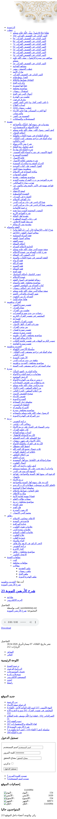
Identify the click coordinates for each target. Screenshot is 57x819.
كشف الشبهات (20, 174)
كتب (15, 560)
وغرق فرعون (19, 99)
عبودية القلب (19, 538)
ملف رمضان (25, 571)
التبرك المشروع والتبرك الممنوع (28, 163)
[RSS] (15, 689)
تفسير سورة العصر (22, 305)
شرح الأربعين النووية (11, 584)
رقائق (10, 515)
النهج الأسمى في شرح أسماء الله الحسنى (32, 152)
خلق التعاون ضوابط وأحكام (26, 490)
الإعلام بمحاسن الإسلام (24, 518)
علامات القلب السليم (23, 532)
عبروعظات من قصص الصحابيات (29, 382)
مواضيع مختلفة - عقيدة (24, 177)
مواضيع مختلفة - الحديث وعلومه (28, 363)
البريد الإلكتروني (14, 600)
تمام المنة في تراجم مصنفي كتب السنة (32, 366)
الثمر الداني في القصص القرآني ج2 (29, 63)
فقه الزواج (18, 260)
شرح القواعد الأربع (22, 213)
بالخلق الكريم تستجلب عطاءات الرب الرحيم (34, 485)
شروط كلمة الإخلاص (23, 221)
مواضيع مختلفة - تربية (23, 502)
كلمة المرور (9, 752)
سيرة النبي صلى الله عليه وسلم (28, 385)
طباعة (10, 597)
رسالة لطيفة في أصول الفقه (26, 280)
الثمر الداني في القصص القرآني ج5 (29, 49)
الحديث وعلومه (14, 346)
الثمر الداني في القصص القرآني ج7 (29, 44)
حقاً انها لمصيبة (20, 85)
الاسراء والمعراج (21, 407)
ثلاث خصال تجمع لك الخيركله (27, 449)
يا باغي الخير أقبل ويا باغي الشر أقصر (30, 102)
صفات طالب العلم (22, 499)
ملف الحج (23, 574)
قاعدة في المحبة (21, 521)
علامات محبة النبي (22, 529)
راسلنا (10, 682)
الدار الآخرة (18, 549)
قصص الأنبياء (19, 396)
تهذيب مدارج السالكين (23, 182)
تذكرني (7, 763)
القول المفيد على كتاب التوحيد (27, 166)
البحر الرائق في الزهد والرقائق (27, 543)
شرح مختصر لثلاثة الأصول (25, 160)
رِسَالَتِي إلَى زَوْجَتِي (22, 424)
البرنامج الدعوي (14, 669)
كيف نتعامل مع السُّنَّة (23, 146)
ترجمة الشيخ (13, 666)
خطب (10, 30)
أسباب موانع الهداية (22, 432)
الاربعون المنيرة (20, 510)
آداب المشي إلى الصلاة (24, 255)
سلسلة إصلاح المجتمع (23, 488)
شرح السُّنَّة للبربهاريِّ (23, 149)
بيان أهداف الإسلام (22, 199)
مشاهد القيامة (19, 66)
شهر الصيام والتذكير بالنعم (25, 293)
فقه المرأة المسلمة (22, 235)
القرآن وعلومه (14, 302)
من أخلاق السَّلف (21, 454)
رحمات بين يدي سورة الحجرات (28, 313)
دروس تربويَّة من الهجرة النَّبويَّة (27, 379)
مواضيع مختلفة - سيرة (23, 410)
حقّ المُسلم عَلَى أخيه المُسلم (27, 438)
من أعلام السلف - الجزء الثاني (27, 391)
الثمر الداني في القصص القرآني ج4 (29, 52)
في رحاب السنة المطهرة (25, 219)
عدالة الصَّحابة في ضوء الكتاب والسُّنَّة (31, 135)
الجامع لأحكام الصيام (23, 246)
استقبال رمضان (20, 91)
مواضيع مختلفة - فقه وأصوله (26, 282)
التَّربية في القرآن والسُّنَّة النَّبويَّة (28, 443)
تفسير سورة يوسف (22, 332)
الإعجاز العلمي (20, 554)
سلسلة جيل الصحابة (22, 402)
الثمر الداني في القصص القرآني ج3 (29, 55)
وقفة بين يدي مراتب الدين (25, 360)
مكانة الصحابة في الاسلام (25, 171)
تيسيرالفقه (18, 241)
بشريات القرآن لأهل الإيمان (26, 324)
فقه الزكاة (18, 263)
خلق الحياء (18, 504)
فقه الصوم (18, 266)
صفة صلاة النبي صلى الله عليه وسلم (30, 291)
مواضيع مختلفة (20, 88)
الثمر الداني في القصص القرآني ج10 (30, 35)
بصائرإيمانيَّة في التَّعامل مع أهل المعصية (32, 460)
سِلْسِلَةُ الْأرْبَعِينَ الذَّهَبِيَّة (23, 349)
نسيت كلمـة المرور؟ (17, 776)
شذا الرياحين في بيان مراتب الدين (29, 202)
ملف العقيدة (25, 568)
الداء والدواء (18, 540)
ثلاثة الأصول (18, 158)
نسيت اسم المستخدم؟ (18, 778)
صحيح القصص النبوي (23, 393)
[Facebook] (3, 689)
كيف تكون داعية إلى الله (24, 465)
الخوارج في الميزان (22, 196)
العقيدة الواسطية (21, 194)
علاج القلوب (18, 535)
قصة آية (16, 318)
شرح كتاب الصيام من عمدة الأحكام (30, 252)
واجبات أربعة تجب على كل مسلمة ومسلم (33, 468)
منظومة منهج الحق (22, 169)
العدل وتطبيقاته (20, 77)
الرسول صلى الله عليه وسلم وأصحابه (31, 413)
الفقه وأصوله (13, 227)
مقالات (16, 565)
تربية (9, 418)
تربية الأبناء (18, 479)
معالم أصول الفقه (21, 238)
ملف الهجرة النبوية (28, 576)
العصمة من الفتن (21, 116)
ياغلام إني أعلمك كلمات (24, 452)
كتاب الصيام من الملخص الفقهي (28, 285)
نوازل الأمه (18, 72)
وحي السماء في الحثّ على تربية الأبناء (31, 427)
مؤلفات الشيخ (13, 557)
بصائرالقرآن (18, 307)
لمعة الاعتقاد (19, 191)
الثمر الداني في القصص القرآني (28, 74)
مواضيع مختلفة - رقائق (24, 551)
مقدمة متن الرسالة (22, 224)
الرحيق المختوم (20, 377)
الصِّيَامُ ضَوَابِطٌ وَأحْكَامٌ (23, 80)
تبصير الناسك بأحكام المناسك (27, 274)
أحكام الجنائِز (19, 133)
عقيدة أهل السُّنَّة (21, 216)
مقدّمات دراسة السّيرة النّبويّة (27, 374)
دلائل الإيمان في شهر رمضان (26, 441)
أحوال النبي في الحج (22, 94)
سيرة (9, 368)
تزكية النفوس (19, 421)
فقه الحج (17, 271)
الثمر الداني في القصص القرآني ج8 (29, 41)
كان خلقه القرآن (20, 429)
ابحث (9, 680)
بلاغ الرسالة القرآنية (22, 338)
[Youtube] (9, 689)
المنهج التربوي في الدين (24, 471)
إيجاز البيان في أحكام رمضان (27, 288)
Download (6, 628)
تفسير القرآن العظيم (23, 321)
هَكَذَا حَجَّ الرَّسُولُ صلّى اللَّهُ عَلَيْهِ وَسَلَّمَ (31, 33)
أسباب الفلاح (19, 105)
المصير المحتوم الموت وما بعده (28, 210)
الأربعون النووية (20, 357)
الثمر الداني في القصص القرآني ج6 (29, 47)
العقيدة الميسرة (20, 155)
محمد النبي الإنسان (22, 513)
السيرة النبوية (19, 399)
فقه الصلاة (18, 269)
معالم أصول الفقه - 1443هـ (26, 232)
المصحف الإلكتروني (16, 677)
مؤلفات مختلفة (20, 563)
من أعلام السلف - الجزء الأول (27, 388)
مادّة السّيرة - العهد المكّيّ (25, 371)
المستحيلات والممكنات (24, 119)
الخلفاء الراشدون (21, 404)
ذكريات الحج (19, 83)
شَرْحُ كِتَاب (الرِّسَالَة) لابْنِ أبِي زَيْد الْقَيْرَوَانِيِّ (33, 230)
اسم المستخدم (11, 747)
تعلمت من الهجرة (21, 96)
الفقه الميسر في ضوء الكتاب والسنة (30, 257)
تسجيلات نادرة (14, 674)
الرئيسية (11, 27)
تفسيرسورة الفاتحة (22, 343)
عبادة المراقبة (19, 524)
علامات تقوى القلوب (23, 527)
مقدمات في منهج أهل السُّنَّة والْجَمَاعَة (31, 124)
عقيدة (10, 121)
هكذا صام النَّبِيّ (20, 299)
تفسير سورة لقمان (22, 330)
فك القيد (17, 507)
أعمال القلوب (19, 463)
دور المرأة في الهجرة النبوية (26, 416)
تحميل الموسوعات (16, 671)
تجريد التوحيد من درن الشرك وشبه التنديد (32, 180)
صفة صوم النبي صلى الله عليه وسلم (30, 249)
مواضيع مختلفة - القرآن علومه (27, 335)
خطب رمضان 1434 (22, 108)
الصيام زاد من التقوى (23, 296)
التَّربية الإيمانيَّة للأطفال (24, 435)
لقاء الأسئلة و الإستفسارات (26, 127)
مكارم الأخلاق (19, 493)
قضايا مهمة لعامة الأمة (24, 496)
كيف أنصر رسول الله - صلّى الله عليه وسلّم (33, 130)
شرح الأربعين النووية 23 (18, 591)
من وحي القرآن (20, 327)
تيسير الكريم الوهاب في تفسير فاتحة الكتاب (34, 341)
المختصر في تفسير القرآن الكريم (29, 316)
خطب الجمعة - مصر (22, 69)
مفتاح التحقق (10, 758)
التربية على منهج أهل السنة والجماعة (30, 482)
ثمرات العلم (18, 457)
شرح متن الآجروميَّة (22, 144)
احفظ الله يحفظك (21, 446)
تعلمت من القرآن (21, 310)
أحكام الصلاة (19, 244)
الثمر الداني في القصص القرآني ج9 (29, 38)
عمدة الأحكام (19, 277)
